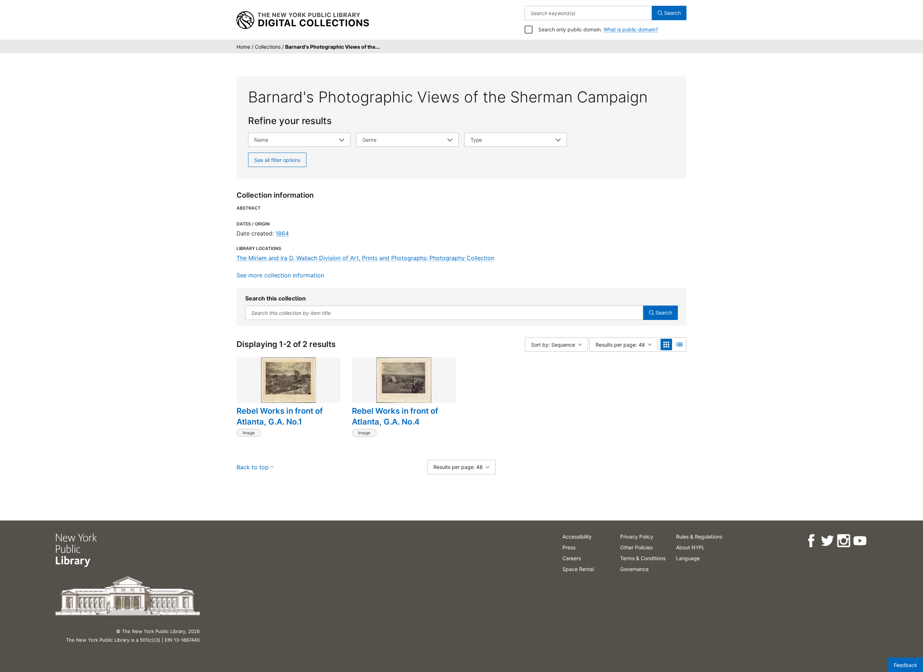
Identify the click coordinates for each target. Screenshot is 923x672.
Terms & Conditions (643, 558)
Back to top (253, 467)
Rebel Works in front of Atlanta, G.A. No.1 (280, 416)
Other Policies (636, 547)
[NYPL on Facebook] (811, 541)
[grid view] (666, 344)
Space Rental (578, 569)
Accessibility (577, 536)
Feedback (905, 665)
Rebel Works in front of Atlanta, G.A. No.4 (395, 416)
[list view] (679, 344)
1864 (282, 233)
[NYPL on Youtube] (860, 541)
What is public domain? (631, 29)
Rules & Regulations (699, 536)
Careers (571, 558)
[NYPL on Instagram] (843, 541)
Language (688, 558)
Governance (634, 569)
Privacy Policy (636, 536)
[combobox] (588, 13)
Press (568, 547)
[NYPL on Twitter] (827, 541)
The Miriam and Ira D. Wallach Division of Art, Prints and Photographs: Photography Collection (365, 258)
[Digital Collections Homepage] (303, 20)
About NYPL (690, 547)
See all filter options (277, 160)
